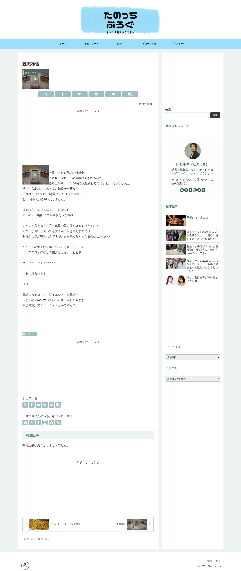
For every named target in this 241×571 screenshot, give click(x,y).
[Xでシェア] (46, 94)
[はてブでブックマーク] (80, 94)
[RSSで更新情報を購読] (58, 422)
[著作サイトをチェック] (25, 422)
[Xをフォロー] (32, 422)
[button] (130, 94)
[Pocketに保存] (96, 94)
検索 (168, 109)
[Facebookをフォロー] (38, 422)
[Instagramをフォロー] (45, 422)
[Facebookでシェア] (63, 94)
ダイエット (31, 334)
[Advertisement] (88, 136)
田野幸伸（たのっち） (192, 164)
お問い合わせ (213, 561)
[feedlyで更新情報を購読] (51, 422)
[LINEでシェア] (113, 94)
